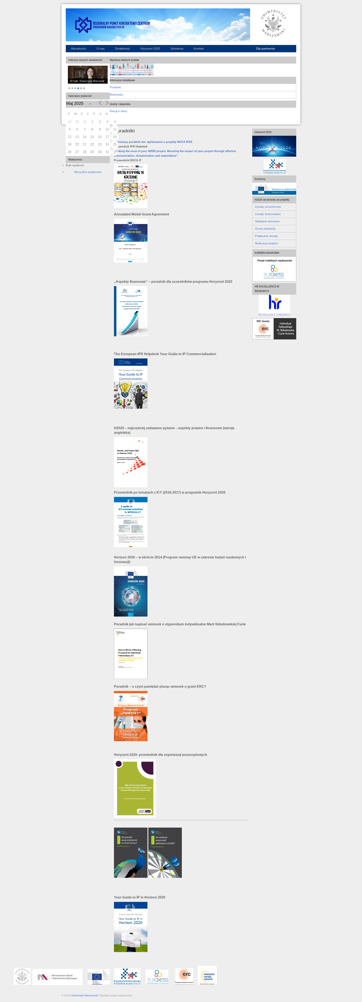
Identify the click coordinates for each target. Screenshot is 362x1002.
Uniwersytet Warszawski (84, 995)
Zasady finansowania (268, 214)
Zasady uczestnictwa (268, 206)
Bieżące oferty (118, 111)
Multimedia (116, 94)
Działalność (122, 48)
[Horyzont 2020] (274, 146)
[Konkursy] (274, 193)
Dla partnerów (265, 48)
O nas (101, 48)
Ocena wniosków (265, 228)
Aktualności (78, 48)
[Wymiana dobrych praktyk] (132, 74)
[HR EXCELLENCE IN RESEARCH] (274, 305)
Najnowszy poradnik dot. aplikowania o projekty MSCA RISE (153, 141)
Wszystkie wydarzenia (87, 172)
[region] (88, 78)
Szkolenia (177, 48)
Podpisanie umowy (266, 236)
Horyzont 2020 (150, 48)
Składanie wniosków (267, 221)
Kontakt (199, 48)
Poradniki (115, 87)
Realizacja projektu (266, 243)
